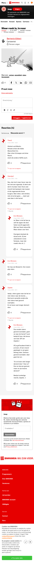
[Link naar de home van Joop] (4, 9)
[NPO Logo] (32, 3)
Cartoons (26, 21)
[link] (3, 41)
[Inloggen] (28, 3)
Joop (10, 9)
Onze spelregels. (7, 93)
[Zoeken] (22, 3)
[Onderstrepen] (10, 110)
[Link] (14, 110)
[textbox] (17, 103)
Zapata (10, 287)
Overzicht (4, 21)
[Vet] (4, 110)
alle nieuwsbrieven (18, 440)
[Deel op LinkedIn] (21, 83)
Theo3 (10, 140)
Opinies (18, 21)
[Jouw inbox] (25, 2)
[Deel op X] (16, 83)
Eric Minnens (18, 216)
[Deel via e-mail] (30, 83)
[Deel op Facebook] (11, 83)
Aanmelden (9, 434)
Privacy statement (11, 447)
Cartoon (4, 30)
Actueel (12, 21)
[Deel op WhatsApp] (26, 83)
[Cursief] (7, 110)
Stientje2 (11, 176)
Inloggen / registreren (22, 118)
